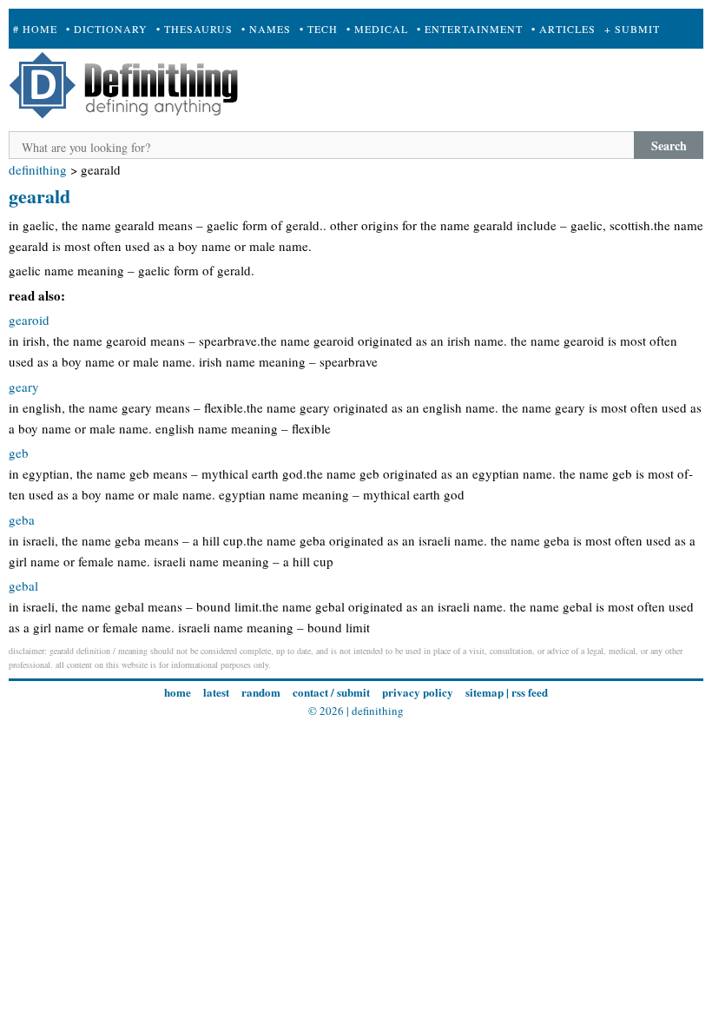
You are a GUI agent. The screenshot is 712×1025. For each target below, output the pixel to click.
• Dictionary (107, 29)
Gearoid (29, 319)
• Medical (377, 29)
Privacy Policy (417, 692)
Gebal (23, 585)
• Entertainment (470, 29)
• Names (266, 29)
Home (177, 692)
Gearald (39, 196)
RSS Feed (529, 692)
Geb (19, 452)
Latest (216, 692)
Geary (24, 386)
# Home (35, 29)
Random (260, 692)
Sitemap (484, 692)
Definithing (38, 169)
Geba (22, 519)
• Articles (563, 29)
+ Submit (632, 29)
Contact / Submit (331, 692)
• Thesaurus (194, 29)
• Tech (319, 29)
